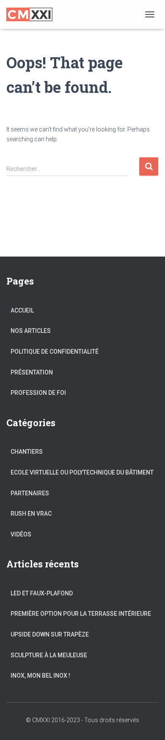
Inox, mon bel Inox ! (40, 675)
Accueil (22, 310)
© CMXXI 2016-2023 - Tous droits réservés (82, 720)
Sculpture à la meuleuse (49, 655)
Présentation (32, 372)
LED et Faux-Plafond (42, 593)
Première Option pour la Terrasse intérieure (81, 613)
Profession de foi (38, 392)
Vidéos (21, 534)
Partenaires (30, 493)
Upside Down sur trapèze (50, 634)
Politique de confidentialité (55, 351)
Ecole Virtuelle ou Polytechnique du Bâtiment (82, 472)
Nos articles (31, 330)
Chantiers (27, 451)
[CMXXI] (32, 14)
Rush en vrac (31, 513)
